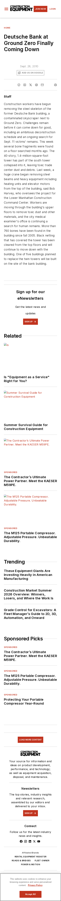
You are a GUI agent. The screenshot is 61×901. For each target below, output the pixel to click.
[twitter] (30, 84)
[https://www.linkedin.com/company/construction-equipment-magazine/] (30, 841)
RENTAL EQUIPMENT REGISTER (31, 856)
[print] (55, 84)
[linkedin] (24, 84)
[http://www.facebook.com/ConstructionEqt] (21, 841)
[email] (42, 84)
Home (7, 28)
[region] (30, 887)
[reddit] (36, 84)
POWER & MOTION (30, 864)
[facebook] (18, 84)
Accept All (30, 894)
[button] (6, 9)
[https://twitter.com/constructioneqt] (34, 841)
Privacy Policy (35, 885)
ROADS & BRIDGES (21, 860)
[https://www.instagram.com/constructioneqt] (25, 841)
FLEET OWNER (42, 860)
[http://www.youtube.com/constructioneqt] (38, 841)
